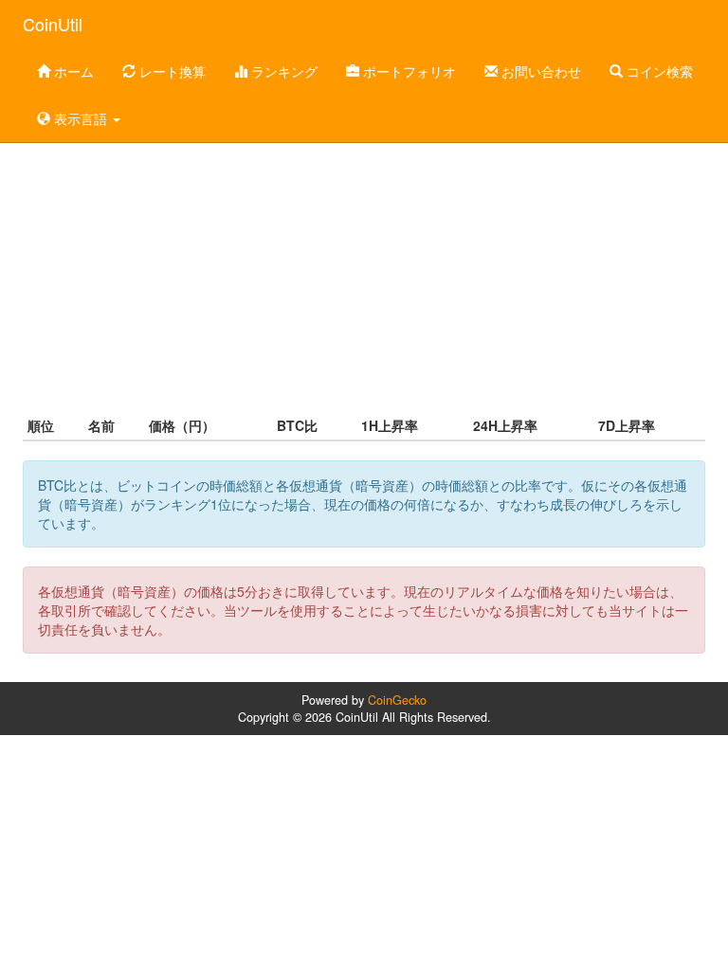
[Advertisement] (364, 259)
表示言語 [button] (80, 118)
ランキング (282, 71)
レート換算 (171, 71)
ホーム (72, 71)
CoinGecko (397, 700)
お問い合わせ (539, 71)
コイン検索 (658, 71)
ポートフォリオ (407, 71)
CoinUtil (52, 23)
